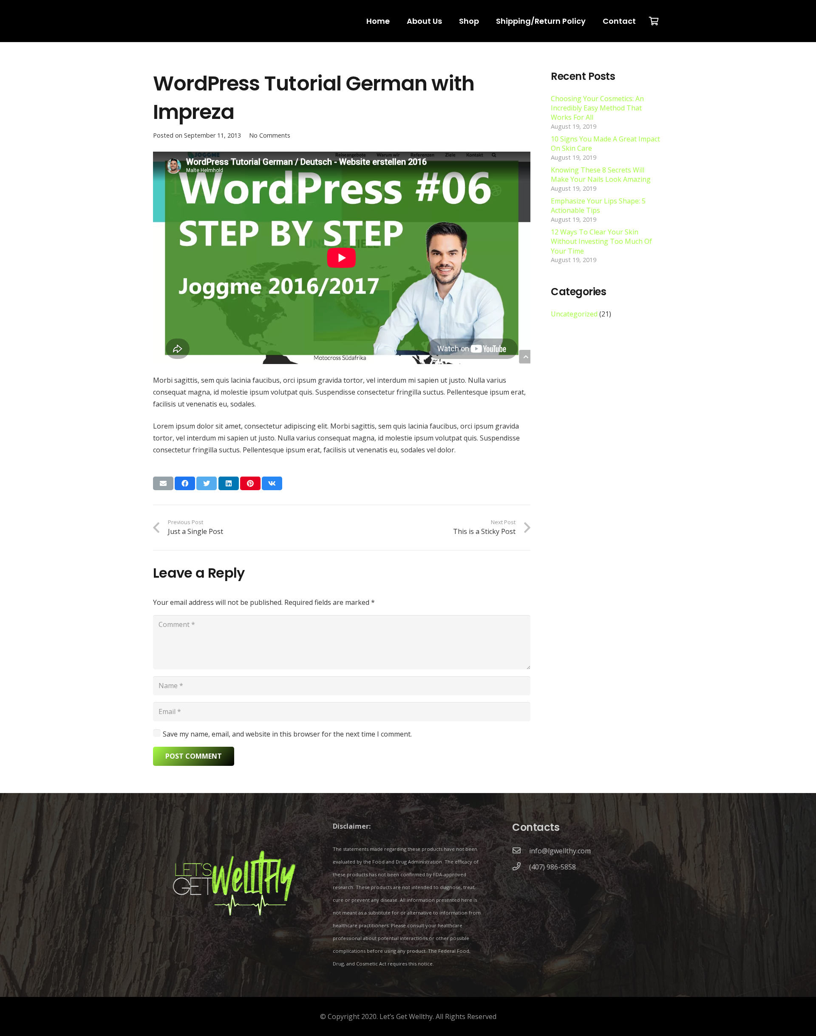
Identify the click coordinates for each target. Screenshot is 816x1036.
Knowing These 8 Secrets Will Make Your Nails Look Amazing (601, 174)
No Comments (269, 135)
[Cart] (653, 21)
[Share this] (185, 483)
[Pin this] (250, 483)
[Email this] (163, 483)
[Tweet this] (206, 483)
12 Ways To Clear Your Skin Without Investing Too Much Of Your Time (601, 241)
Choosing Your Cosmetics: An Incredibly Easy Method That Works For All (597, 108)
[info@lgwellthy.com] (520, 851)
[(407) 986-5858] (520, 867)
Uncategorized (574, 314)
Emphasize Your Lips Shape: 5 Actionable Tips (598, 205)
